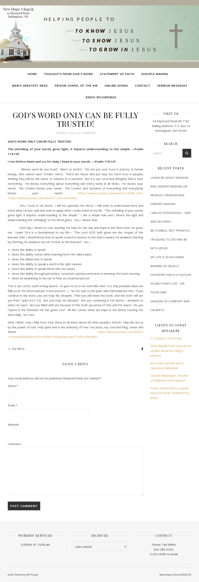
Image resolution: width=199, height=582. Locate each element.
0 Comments (87, 133)
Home (32, 74)
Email (12, 405)
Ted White (18, 349)
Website (13, 424)
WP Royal (32, 574)
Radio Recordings (101, 97)
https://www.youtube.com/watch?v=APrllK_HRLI (110, 193)
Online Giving (116, 85)
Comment (14, 444)
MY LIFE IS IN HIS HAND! (167, 257)
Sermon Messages (172, 85)
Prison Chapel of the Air (76, 85)
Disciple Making (154, 74)
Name (13, 386)
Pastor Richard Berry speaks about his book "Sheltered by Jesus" (169, 393)
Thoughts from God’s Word (68, 74)
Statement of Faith (117, 74)
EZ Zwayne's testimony (166, 338)
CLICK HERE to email (164, 554)
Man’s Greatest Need (30, 85)
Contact (142, 85)
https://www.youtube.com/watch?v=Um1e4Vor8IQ (43, 198)
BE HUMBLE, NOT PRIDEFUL (170, 230)
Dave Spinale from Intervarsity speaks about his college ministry (170, 350)
